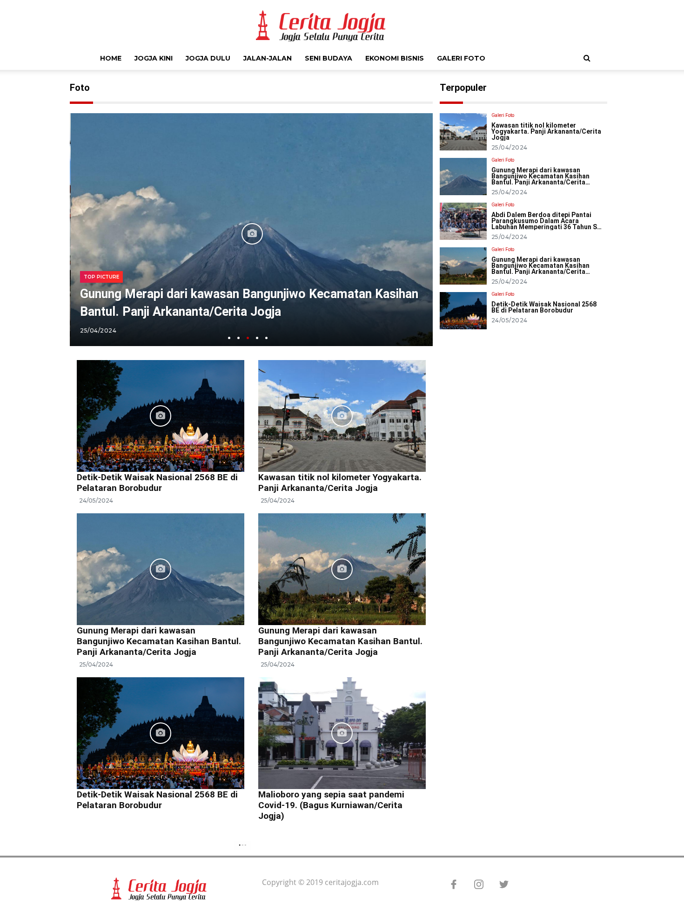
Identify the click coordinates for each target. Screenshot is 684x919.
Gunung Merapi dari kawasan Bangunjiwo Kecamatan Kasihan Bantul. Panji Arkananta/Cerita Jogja (159, 641)
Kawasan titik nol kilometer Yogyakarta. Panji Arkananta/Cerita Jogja (340, 482)
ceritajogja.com (352, 882)
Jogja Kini (153, 58)
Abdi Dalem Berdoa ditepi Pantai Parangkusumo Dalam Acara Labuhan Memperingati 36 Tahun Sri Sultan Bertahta (546, 224)
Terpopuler (463, 87)
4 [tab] (257, 338)
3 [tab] (248, 338)
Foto (80, 87)
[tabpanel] (251, 234)
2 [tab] (238, 338)
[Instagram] (474, 885)
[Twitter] (499, 885)
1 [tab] (229, 338)
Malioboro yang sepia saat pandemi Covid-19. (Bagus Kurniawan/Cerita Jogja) (331, 805)
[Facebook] (449, 885)
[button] (586, 58)
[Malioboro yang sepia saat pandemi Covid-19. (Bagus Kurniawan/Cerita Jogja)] (342, 732)
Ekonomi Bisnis (394, 58)
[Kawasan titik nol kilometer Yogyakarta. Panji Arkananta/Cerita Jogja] (342, 415)
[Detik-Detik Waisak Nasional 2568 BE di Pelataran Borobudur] (160, 415)
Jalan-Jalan (267, 58)
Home (110, 58)
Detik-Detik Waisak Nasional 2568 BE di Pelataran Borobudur (157, 482)
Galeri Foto (461, 58)
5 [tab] (266, 338)
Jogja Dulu (208, 58)
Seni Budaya (328, 58)
